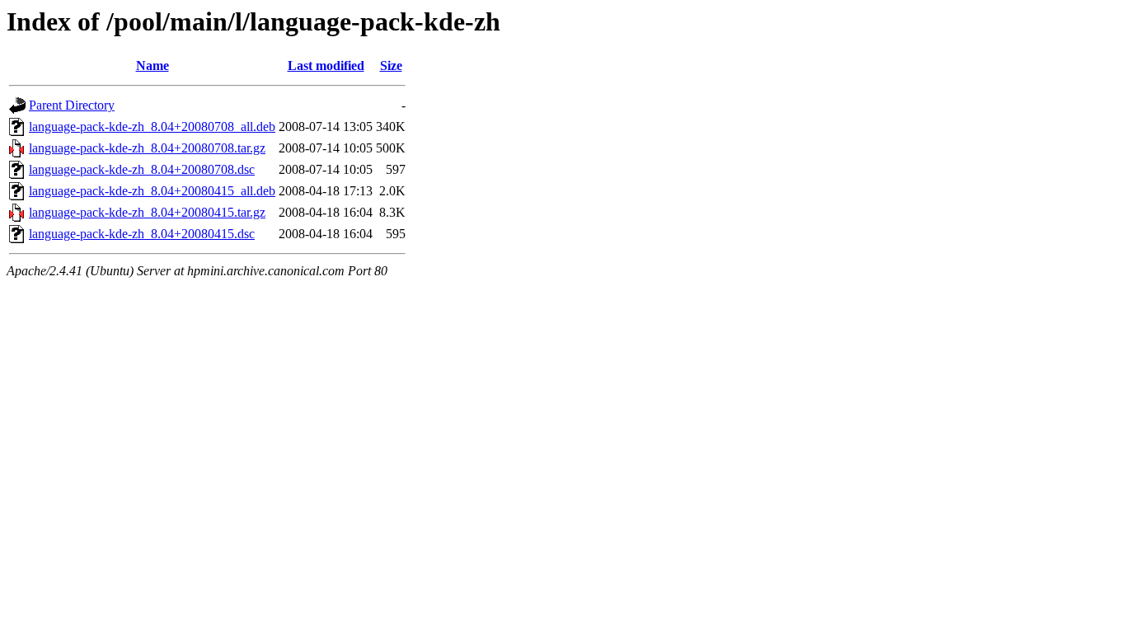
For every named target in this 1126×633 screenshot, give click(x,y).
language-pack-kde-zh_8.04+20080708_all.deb (152, 127)
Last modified (326, 66)
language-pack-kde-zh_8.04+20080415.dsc (142, 234)
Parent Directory (72, 105)
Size (391, 66)
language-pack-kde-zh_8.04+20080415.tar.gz (147, 212)
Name (152, 66)
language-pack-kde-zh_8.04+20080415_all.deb (152, 191)
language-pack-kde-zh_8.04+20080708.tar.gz (147, 148)
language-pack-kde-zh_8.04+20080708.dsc (142, 169)
